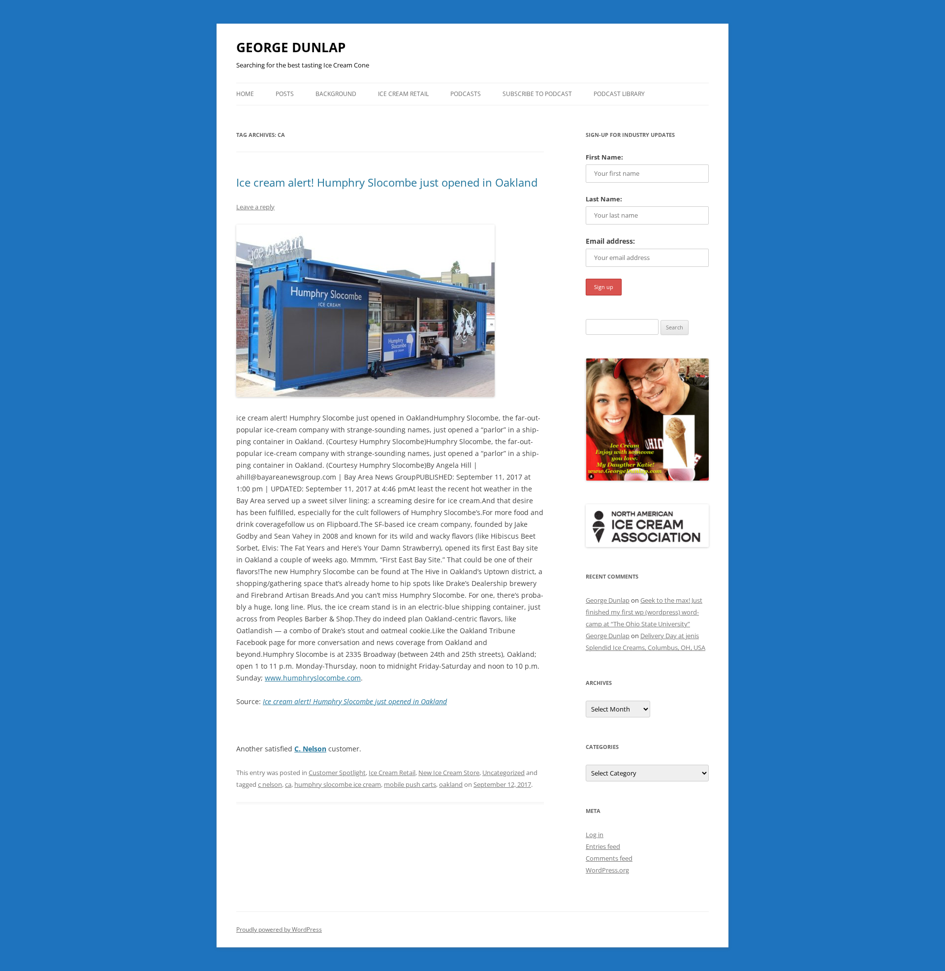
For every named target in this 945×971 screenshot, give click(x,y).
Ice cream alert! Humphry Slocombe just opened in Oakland (386, 182)
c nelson (270, 784)
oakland (451, 784)
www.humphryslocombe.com (313, 677)
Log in (594, 834)
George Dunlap (608, 600)
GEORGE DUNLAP (291, 47)
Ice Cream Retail (403, 94)
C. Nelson (310, 748)
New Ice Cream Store (448, 772)
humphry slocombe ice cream (337, 784)
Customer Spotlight (337, 772)
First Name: (604, 157)
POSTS (285, 94)
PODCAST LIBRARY (619, 94)
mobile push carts (410, 784)
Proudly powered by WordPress (279, 929)
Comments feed (609, 858)
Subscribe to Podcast (537, 94)
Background (335, 94)
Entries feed (603, 846)
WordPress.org (607, 870)
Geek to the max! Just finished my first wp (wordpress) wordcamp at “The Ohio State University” (644, 612)
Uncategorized (503, 772)
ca (288, 784)
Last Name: (604, 198)
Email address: (610, 241)
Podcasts (465, 94)
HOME (245, 94)
